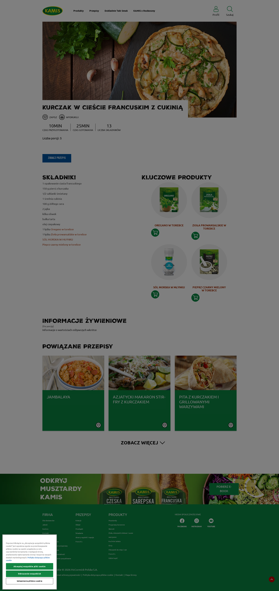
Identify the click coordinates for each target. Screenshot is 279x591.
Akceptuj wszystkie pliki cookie (29, 566)
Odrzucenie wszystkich (29, 574)
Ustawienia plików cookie (29, 581)
